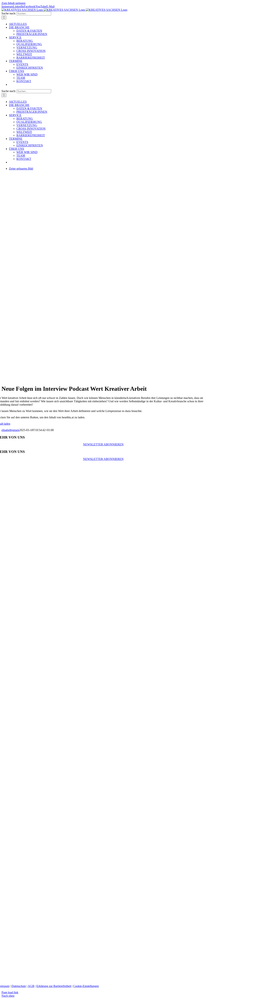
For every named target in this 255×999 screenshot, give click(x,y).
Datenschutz (18, 986)
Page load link (9, 992)
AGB (31, 986)
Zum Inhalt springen (13, 3)
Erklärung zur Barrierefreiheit (53, 986)
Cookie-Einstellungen (86, 986)
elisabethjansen (10, 430)
